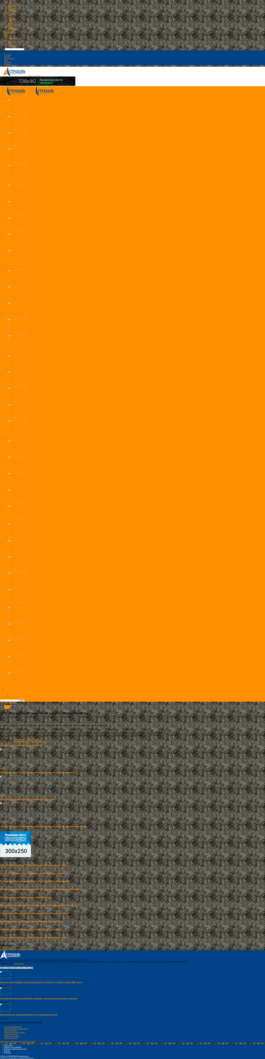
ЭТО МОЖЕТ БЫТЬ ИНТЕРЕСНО (13, 745)
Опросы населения (10, 1034)
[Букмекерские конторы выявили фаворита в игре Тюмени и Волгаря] (17, 586)
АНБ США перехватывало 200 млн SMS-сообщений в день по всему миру (33, 865)
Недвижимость (13, 29)
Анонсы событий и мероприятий (16, 1029)
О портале (7, 55)
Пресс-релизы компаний (12, 1027)
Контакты (7, 64)
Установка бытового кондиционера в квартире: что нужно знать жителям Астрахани (38, 998)
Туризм (10, 17)
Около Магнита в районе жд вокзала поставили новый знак (29, 687)
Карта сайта (8, 1045)
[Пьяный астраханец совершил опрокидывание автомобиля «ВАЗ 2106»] (17, 486)
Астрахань (12, 8)
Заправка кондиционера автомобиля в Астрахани (17, 949)
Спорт (6, 34)
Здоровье (11, 19)
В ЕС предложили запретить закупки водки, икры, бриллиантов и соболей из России (38, 905)
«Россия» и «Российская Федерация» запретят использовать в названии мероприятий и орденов (43, 826)
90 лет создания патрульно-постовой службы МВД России (26, 897)
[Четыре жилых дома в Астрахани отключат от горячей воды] (17, 263)
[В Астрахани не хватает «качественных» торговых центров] (17, 434)
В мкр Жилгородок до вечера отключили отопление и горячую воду (31, 921)
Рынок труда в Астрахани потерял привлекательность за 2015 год (31, 419)
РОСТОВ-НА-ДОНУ (28, 1041)
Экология (11, 14)
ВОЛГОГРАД (5, 1041)
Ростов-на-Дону (14, 4)
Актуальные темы (10, 1030)
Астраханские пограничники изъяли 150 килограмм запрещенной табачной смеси (37, 131)
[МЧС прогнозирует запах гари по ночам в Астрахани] (17, 247)
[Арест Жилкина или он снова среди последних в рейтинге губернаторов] (17, 300)
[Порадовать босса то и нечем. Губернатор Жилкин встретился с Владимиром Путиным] (17, 332)
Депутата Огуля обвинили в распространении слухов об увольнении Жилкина (36, 350)
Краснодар (12, 10)
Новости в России (10, 1038)
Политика (7, 21)
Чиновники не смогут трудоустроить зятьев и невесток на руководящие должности (37, 772)
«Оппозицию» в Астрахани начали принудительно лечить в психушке (33, 318)
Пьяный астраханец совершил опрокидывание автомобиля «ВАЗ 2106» (33, 488)
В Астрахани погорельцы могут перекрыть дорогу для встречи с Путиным (34, 913)
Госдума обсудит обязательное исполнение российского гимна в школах (32, 873)
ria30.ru (2, 869)
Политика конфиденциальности (15, 1049)
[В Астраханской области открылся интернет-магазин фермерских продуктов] (17, 401)
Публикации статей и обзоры (14, 1032)
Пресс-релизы (9, 58)
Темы (6, 60)
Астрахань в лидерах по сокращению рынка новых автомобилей (31, 671)
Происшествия (9, 32)
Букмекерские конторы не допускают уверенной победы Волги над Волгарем (35, 555)
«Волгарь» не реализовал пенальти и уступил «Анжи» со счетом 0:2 (30, 929)
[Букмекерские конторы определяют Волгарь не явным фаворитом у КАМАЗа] (17, 537)
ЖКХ (10, 16)
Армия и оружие (14, 25)
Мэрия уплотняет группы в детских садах (28, 739)
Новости (7, 2)
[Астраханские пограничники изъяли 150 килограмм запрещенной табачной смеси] (17, 129)
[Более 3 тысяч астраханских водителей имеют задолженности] (17, 637)
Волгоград (12, 6)
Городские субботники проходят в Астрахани (24, 115)
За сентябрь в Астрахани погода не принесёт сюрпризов (28, 233)
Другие (6, 40)
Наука (10, 44)
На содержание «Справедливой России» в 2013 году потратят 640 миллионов (35, 881)
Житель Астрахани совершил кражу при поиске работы (28, 504)
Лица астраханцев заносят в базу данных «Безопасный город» (30, 216)
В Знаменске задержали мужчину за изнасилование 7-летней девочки (33, 472)
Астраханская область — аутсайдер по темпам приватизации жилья (32, 147)
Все (9, 182)
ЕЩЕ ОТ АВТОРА (34, 745)
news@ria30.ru (19, 964)
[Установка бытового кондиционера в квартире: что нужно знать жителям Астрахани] (5, 994)
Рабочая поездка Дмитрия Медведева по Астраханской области (30, 285)
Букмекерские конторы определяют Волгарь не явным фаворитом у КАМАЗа (35, 539)
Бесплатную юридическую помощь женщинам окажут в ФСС (28, 799)
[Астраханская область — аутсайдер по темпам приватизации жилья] (17, 145)
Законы (10, 23)
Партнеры (7, 62)
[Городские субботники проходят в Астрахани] (17, 113)
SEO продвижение (22, 1056)
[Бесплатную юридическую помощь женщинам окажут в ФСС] (12, 793)
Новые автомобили (15, 38)
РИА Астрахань (5, 702)
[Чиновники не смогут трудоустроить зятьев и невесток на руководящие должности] (12, 766)
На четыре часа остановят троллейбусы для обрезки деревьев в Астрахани (33, 937)
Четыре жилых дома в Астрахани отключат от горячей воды (29, 265)
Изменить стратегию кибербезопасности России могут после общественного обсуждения (39, 889)
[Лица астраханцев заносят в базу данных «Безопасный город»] (17, 214)
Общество (7, 12)
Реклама (11, 30)
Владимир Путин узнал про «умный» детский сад (30, 741)
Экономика (8, 27)
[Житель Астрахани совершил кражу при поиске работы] (17, 503)
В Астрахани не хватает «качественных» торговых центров (29, 436)
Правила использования (12, 1047)
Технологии (12, 45)
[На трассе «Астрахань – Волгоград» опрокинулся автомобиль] (17, 162)
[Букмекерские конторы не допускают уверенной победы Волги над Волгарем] (17, 553)
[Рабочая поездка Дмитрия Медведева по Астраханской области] (17, 283)
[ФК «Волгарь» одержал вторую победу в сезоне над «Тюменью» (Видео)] (17, 570)
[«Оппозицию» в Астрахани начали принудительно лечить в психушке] (17, 316)
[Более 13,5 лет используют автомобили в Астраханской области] (17, 653)
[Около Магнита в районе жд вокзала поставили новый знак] (17, 686)
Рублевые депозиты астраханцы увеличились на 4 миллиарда (30, 370)
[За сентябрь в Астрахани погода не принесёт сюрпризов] (17, 231)
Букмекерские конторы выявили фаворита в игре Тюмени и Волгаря (32, 588)
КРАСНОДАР (15, 1041)
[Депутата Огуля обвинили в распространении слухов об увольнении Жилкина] (17, 348)
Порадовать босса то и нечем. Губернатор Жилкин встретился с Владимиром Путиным (39, 334)
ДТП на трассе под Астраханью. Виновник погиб (26, 180)
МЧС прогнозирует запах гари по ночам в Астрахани (27, 249)
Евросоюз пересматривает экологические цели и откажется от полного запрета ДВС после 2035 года (44, 622)
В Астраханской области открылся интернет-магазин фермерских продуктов (35, 403)
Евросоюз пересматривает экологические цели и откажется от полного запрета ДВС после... (41, 982)
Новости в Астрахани (12, 1036)
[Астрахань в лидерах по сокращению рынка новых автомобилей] (17, 669)
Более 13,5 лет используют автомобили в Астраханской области (31, 655)
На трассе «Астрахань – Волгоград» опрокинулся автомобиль (30, 164)
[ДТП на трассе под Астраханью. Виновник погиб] (17, 178)
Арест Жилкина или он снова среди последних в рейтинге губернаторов (34, 301)
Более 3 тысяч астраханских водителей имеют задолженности (30, 639)
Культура (11, 42)
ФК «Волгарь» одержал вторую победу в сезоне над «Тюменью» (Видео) (34, 571)
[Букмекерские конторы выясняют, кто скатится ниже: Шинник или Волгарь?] (17, 602)
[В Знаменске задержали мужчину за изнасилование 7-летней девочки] (17, 470)
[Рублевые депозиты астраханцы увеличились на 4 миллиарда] (17, 368)
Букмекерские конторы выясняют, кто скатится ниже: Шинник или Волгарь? (35, 604)
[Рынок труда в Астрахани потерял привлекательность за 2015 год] (17, 417)
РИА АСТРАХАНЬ (8, 1056)
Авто (6, 36)
